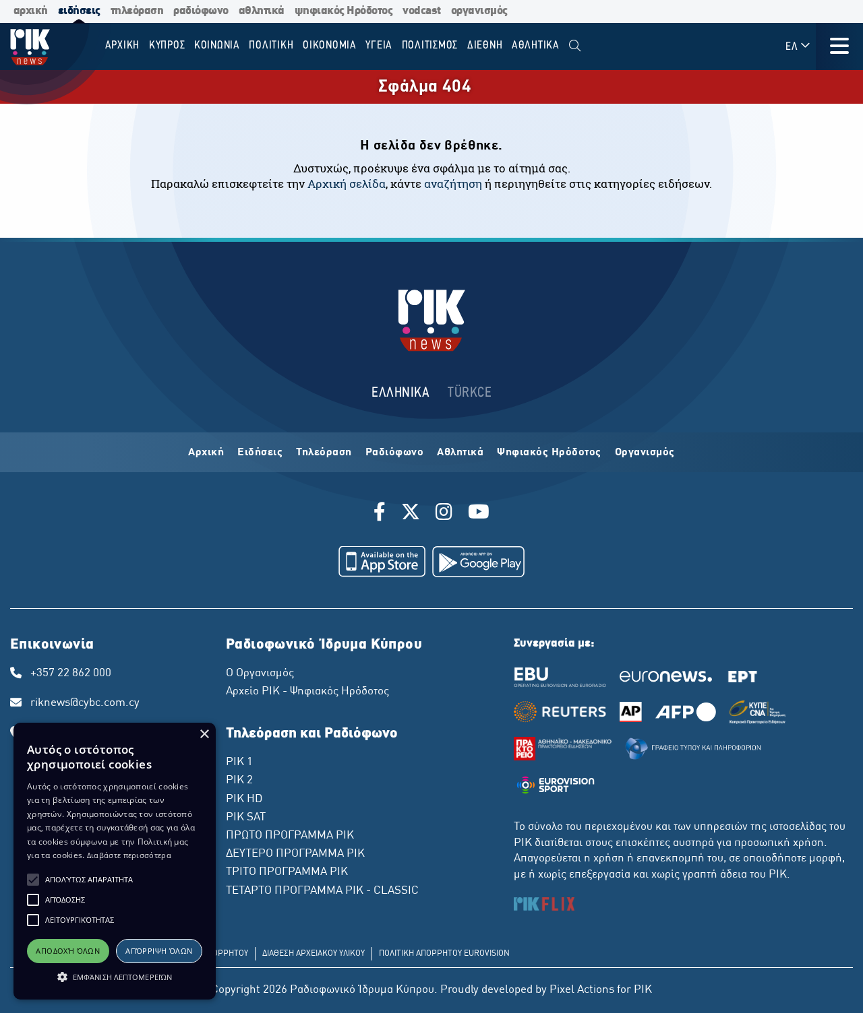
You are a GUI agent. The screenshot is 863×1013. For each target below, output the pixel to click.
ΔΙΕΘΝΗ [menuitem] (485, 45)
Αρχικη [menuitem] (122, 45)
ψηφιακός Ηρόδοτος (344, 11)
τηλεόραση (137, 11)
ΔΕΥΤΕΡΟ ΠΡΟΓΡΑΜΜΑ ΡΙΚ (295, 854)
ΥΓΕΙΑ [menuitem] (378, 45)
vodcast (422, 11)
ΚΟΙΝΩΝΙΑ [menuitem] (217, 45)
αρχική (30, 11)
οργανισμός (479, 11)
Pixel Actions (581, 990)
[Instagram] (444, 514)
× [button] (204, 734)
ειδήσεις (79, 11)
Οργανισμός (645, 452)
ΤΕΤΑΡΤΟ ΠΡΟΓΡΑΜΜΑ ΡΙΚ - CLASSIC (322, 891)
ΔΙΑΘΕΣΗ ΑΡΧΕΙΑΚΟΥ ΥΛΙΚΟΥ (313, 954)
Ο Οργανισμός (260, 673)
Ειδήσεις (259, 452)
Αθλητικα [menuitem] (536, 45)
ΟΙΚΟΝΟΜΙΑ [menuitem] (330, 45)
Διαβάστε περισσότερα (129, 855)
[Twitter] (410, 514)
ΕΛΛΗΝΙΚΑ (400, 393)
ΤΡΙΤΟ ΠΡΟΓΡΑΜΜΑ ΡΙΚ (287, 872)
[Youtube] (479, 514)
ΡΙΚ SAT (246, 817)
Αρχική (206, 452)
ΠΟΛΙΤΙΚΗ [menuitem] (271, 45)
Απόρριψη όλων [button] (158, 951)
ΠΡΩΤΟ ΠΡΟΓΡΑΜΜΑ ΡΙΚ (290, 835)
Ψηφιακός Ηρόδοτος (549, 452)
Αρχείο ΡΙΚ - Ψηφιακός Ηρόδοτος (307, 691)
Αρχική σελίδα (346, 183)
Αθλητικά (460, 452)
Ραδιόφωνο (394, 452)
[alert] (114, 861)
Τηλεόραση (324, 452)
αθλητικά (262, 11)
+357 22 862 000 (70, 673)
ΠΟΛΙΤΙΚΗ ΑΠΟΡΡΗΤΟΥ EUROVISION (444, 954)
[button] (33, 879)
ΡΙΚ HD (244, 799)
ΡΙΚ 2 (239, 780)
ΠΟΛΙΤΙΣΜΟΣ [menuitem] (430, 45)
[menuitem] (574, 46)
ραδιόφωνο (201, 11)
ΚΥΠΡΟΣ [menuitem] (167, 45)
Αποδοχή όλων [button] (68, 951)
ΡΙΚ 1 (239, 762)
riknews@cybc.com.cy (85, 703)
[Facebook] (382, 514)
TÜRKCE (470, 393)
